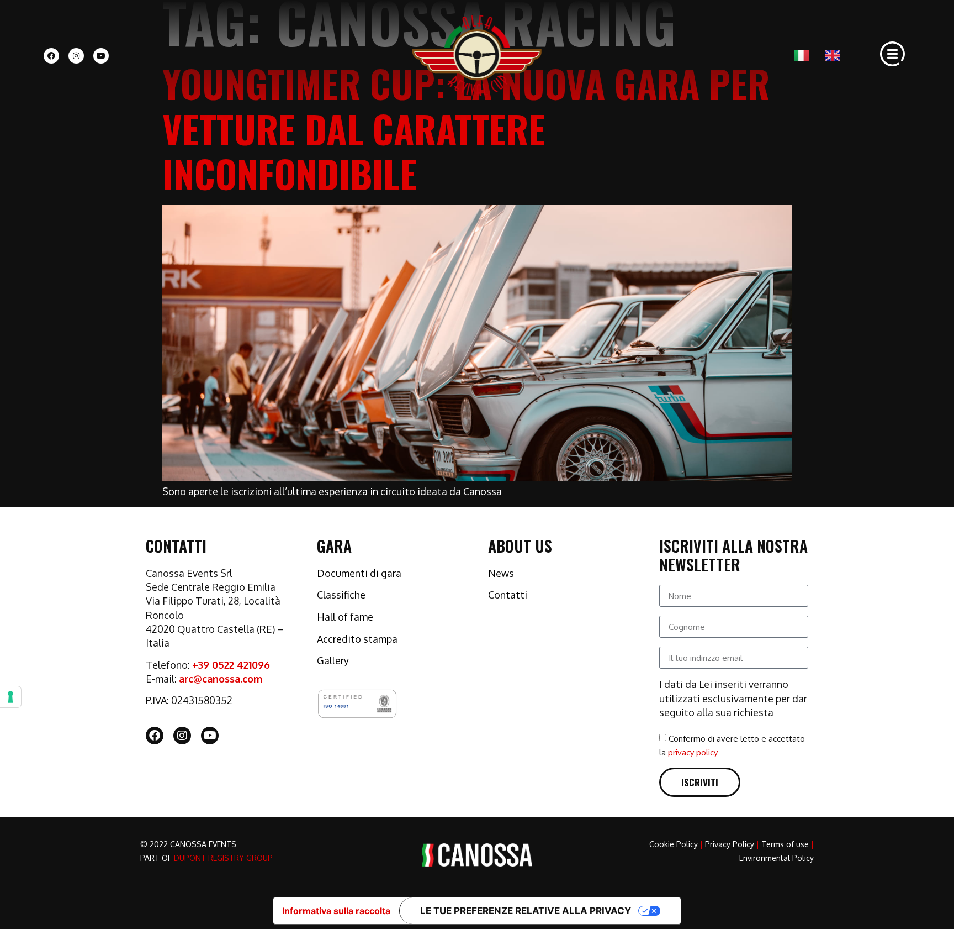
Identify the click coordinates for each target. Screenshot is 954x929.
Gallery (333, 660)
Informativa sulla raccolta (336, 910)
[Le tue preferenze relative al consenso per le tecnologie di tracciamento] (10, 696)
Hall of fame (345, 617)
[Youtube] (101, 56)
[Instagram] (76, 56)
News (501, 573)
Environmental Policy (776, 858)
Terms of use (785, 844)
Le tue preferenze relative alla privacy (525, 910)
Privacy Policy (729, 844)
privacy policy (693, 752)
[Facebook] (51, 56)
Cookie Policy (673, 844)
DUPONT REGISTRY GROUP (223, 858)
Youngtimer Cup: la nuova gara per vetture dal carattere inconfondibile (466, 128)
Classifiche (341, 595)
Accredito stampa (357, 639)
